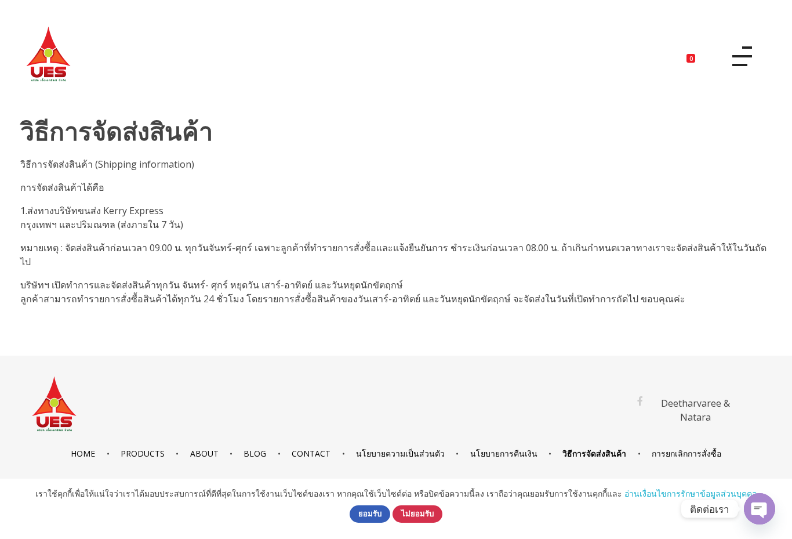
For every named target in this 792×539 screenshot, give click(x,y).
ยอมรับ (370, 513)
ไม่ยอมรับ (417, 513)
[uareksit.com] (48, 54)
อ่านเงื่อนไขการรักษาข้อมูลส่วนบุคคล (690, 493)
